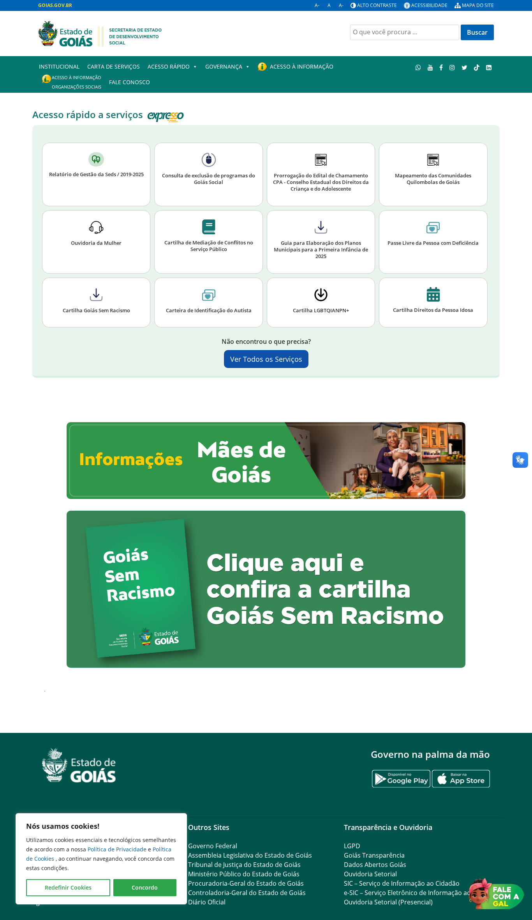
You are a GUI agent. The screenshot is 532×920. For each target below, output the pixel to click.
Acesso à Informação (301, 66)
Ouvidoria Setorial (370, 874)
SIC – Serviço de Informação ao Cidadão (402, 883)
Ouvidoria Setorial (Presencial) (388, 902)
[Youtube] (430, 67)
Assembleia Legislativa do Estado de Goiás (250, 855)
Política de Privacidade (118, 849)
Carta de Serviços (113, 66)
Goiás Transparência (374, 855)
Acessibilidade (429, 5)
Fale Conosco (129, 82)
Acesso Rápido (169, 66)
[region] (101, 858)
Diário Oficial (206, 902)
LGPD (352, 846)
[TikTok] (476, 67)
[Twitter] (464, 67)
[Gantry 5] (79, 765)
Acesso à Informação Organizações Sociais (76, 82)
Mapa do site (478, 5)
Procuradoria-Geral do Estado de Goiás (246, 883)
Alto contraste (377, 5)
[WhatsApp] (418, 67)
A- (317, 5)
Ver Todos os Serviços (266, 359)
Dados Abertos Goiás (375, 864)
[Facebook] (441, 67)
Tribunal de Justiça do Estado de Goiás (244, 864)
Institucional (59, 66)
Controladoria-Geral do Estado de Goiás (247, 892)
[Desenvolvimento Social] (100, 32)
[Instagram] (452, 67)
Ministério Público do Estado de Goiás (243, 874)
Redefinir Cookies (68, 887)
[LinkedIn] (488, 67)
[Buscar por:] (404, 32)
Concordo (145, 887)
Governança (223, 66)
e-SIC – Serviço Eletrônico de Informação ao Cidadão (420, 892)
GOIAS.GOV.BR (55, 5)
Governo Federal (212, 846)
